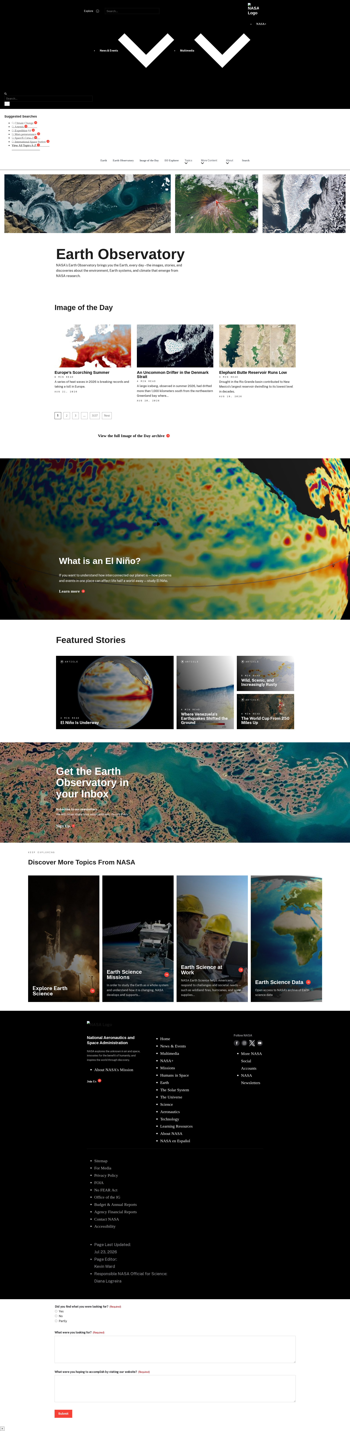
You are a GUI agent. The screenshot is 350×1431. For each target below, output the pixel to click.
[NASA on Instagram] (244, 1043)
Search (246, 160)
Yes (61, 1311)
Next (107, 415)
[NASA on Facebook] (237, 1043)
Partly (63, 1321)
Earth (103, 160)
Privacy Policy (120, 814)
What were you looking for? (79, 1332)
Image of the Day (149, 160)
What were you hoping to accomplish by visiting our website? (102, 1372)
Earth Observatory (123, 160)
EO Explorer (172, 160)
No (61, 1316)
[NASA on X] (252, 1043)
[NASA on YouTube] (260, 1043)
